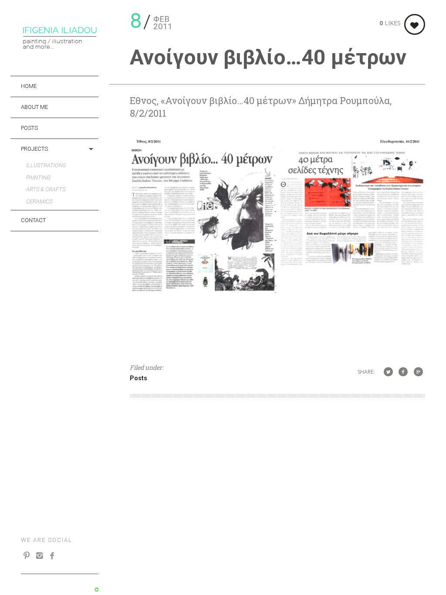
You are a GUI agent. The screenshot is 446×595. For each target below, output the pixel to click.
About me (34, 107)
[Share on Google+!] (418, 371)
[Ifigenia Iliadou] (59, 47)
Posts (29, 128)
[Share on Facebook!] (403, 371)
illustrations (46, 165)
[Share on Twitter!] (388, 371)
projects (34, 148)
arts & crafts (45, 189)
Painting (38, 177)
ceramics (39, 201)
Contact (33, 220)
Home (29, 86)
